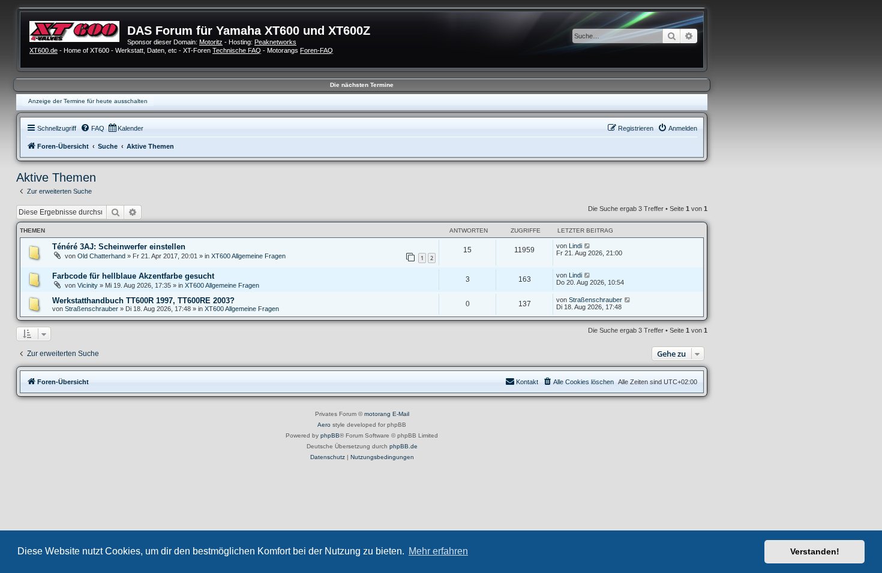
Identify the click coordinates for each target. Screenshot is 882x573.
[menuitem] (92, 128)
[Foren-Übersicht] (78, 30)
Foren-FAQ (316, 50)
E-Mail (400, 414)
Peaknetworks (275, 42)
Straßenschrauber (91, 308)
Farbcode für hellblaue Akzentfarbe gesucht (133, 276)
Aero (324, 424)
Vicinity (87, 285)
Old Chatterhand (101, 256)
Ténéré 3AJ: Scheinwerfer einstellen (118, 246)
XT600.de (43, 50)
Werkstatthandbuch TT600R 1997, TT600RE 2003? (143, 300)
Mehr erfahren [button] (438, 551)
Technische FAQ (236, 50)
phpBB (330, 435)
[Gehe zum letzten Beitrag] (588, 245)
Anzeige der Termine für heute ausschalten (88, 101)
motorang (377, 414)
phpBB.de (403, 446)
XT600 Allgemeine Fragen (248, 256)
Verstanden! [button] (814, 551)
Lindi (575, 245)
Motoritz (211, 42)
